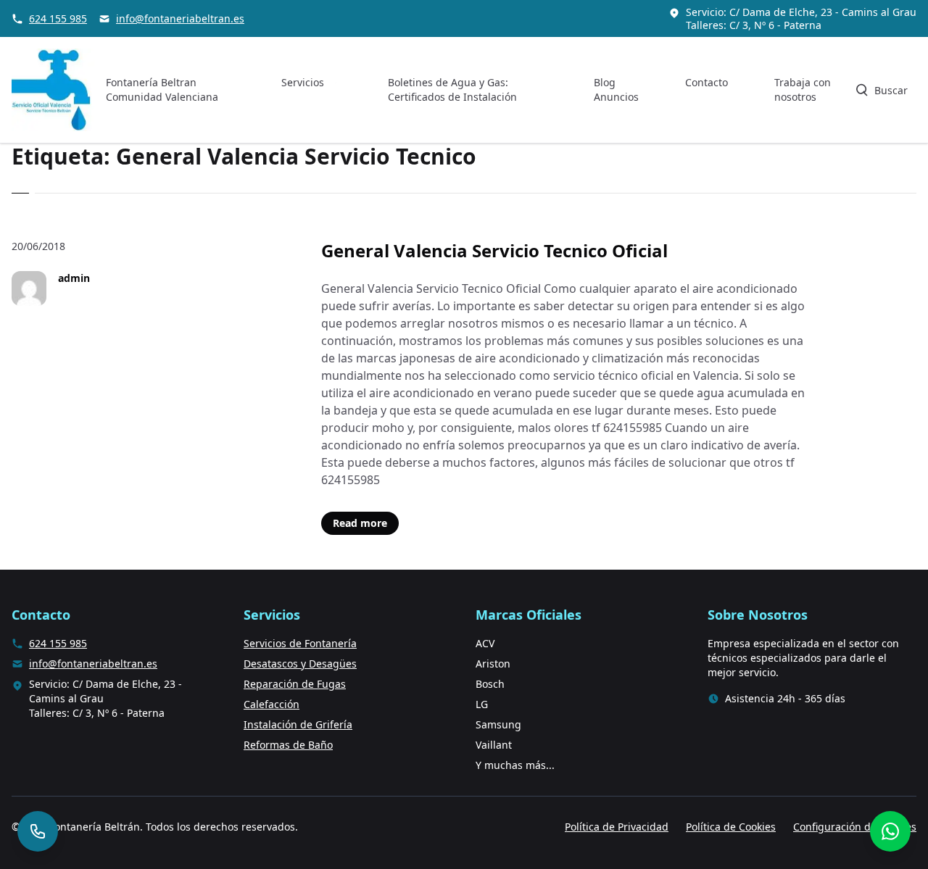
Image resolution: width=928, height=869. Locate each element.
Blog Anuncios (616, 89)
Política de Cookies (731, 826)
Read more (360, 523)
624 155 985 (58, 18)
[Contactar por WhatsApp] (890, 831)
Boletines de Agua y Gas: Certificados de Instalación (452, 89)
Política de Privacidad (616, 826)
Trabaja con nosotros (802, 89)
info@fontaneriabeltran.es (180, 18)
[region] (188, 755)
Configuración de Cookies (854, 826)
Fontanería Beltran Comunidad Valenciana (162, 89)
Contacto (706, 82)
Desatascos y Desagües (300, 663)
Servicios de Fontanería (300, 643)
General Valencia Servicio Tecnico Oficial (494, 250)
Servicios (302, 82)
